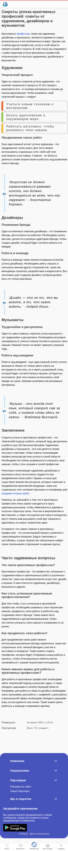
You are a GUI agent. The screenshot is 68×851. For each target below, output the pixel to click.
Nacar (24, 833)
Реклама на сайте (20, 786)
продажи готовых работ (15, 493)
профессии (23, 33)
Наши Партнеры (20, 791)
